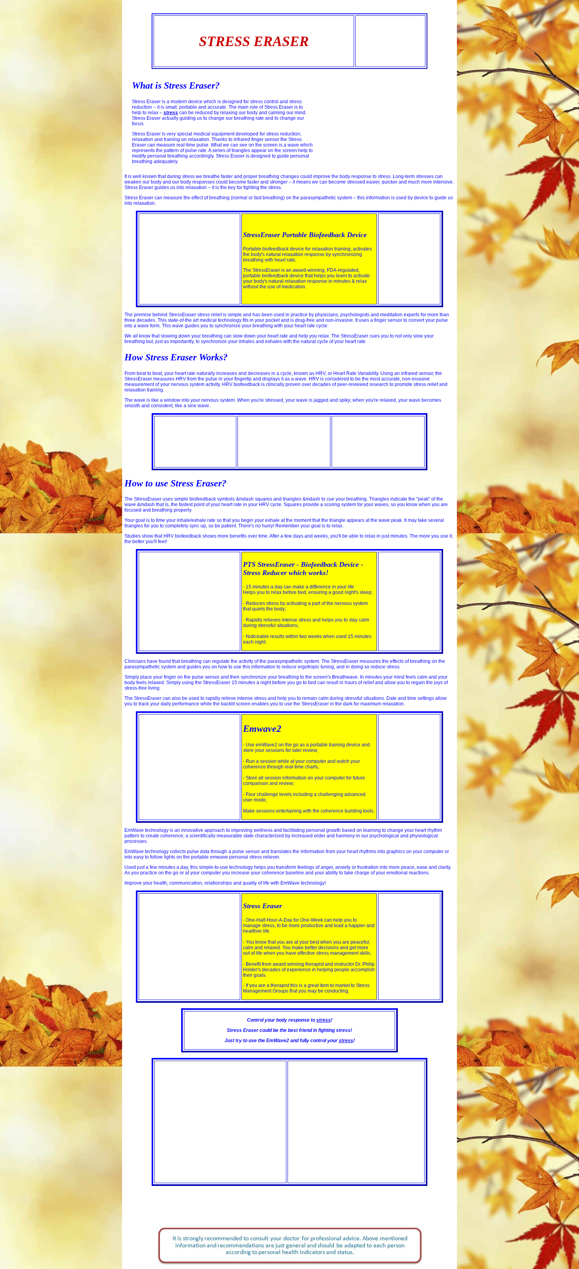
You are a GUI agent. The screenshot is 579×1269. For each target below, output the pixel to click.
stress (323, 1020)
